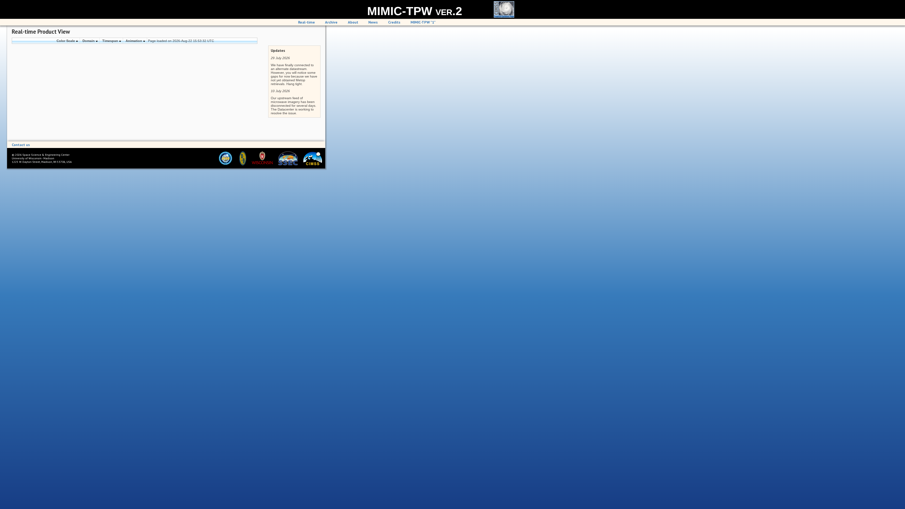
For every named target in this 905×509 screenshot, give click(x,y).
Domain (89, 41)
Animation (134, 41)
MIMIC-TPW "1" (423, 22)
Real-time (306, 22)
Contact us (21, 144)
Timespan (110, 41)
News (373, 22)
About (353, 22)
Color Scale (66, 41)
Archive (331, 22)
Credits (394, 22)
